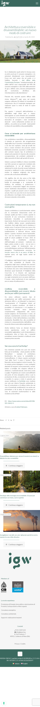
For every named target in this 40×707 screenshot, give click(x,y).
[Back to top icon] (20, 654)
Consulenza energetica (8, 610)
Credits (23, 644)
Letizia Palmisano (21, 407)
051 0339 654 (21, 630)
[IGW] (5, 3)
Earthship (22, 381)
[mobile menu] (37, 3)
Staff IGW (19, 37)
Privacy (17, 644)
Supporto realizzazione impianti (11, 617)
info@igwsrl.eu (21, 632)
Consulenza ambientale (8, 614)
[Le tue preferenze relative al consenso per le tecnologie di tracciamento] (4, 703)
